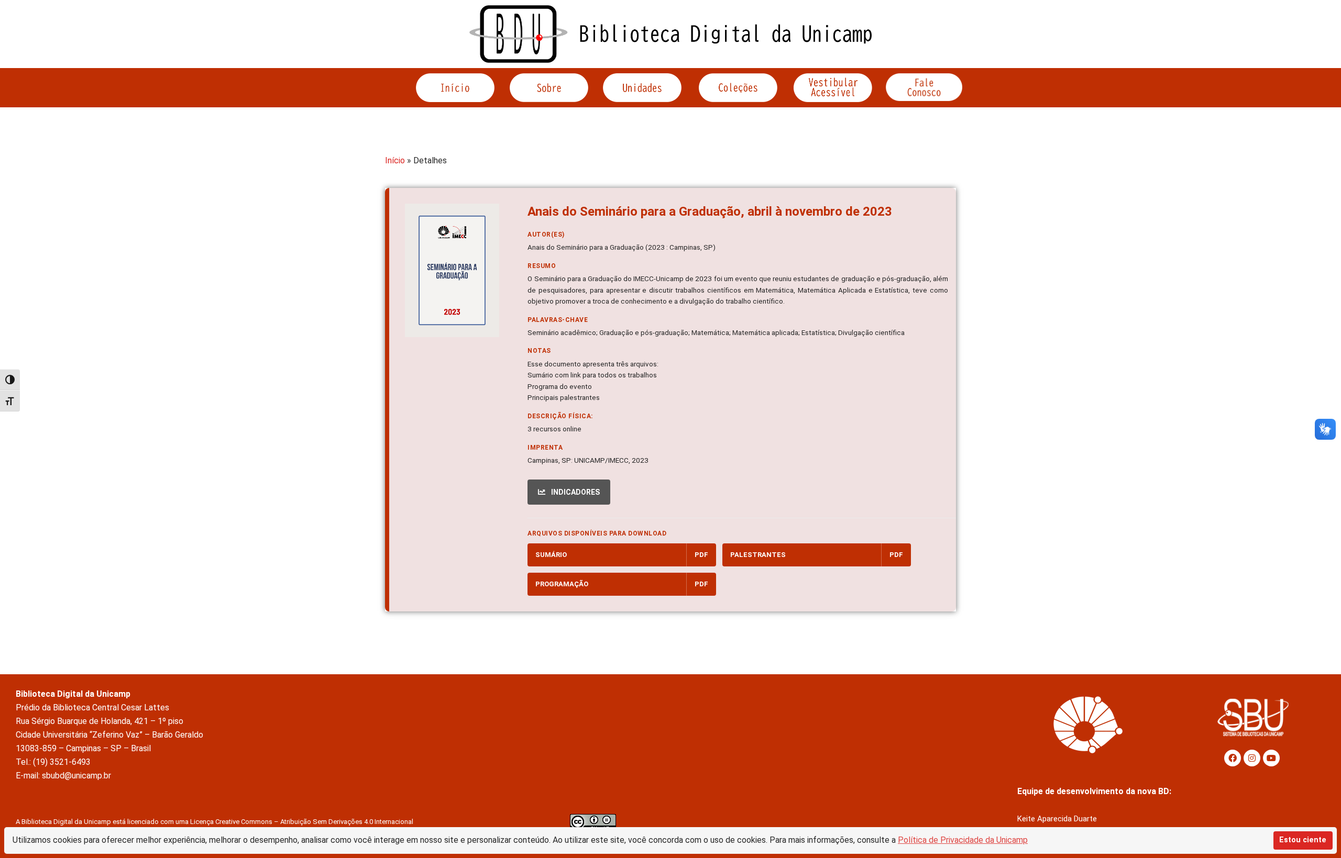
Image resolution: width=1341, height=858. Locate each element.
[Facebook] (1232, 758)
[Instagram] (1252, 758)
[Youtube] (1271, 758)
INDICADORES (574, 492)
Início (395, 160)
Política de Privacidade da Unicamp (963, 840)
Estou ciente (1302, 839)
